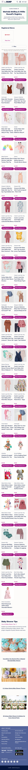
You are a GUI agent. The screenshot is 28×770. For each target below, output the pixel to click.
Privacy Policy (4, 741)
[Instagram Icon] (8, 762)
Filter (14, 46)
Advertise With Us (5, 739)
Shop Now (7, 40)
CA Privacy (17, 735)
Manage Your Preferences (20, 732)
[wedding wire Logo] (8, 752)
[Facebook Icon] (2, 762)
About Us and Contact (6, 732)
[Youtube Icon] (14, 762)
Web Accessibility (19, 737)
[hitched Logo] (2, 752)
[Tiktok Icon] (5, 762)
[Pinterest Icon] (11, 762)
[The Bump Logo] (8, 2)
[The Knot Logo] (3, 750)
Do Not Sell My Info (19, 730)
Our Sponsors (18, 739)
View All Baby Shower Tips (8, 624)
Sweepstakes (4, 737)
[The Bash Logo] (10, 750)
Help (2, 735)
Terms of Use (4, 743)
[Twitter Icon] (17, 762)
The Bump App (4, 730)
